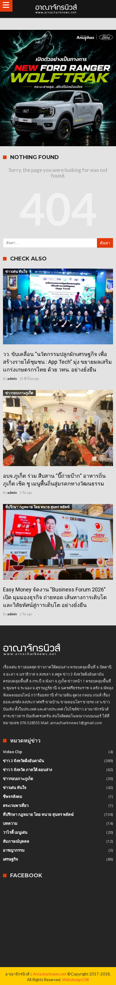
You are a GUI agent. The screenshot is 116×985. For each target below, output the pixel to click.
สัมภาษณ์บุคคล (16, 841)
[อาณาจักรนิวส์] (58, 9)
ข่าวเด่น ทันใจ (16, 271)
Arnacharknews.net (49, 974)
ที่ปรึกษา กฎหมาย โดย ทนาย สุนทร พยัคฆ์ (37, 507)
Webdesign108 (75, 979)
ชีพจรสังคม (12, 796)
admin (12, 378)
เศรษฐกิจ (10, 859)
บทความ (10, 823)
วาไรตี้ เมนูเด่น (15, 832)
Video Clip (12, 751)
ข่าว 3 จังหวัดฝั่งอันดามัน (23, 760)
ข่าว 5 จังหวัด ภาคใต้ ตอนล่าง (27, 769)
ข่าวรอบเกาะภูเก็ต (19, 393)
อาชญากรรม (14, 850)
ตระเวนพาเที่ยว (16, 805)
